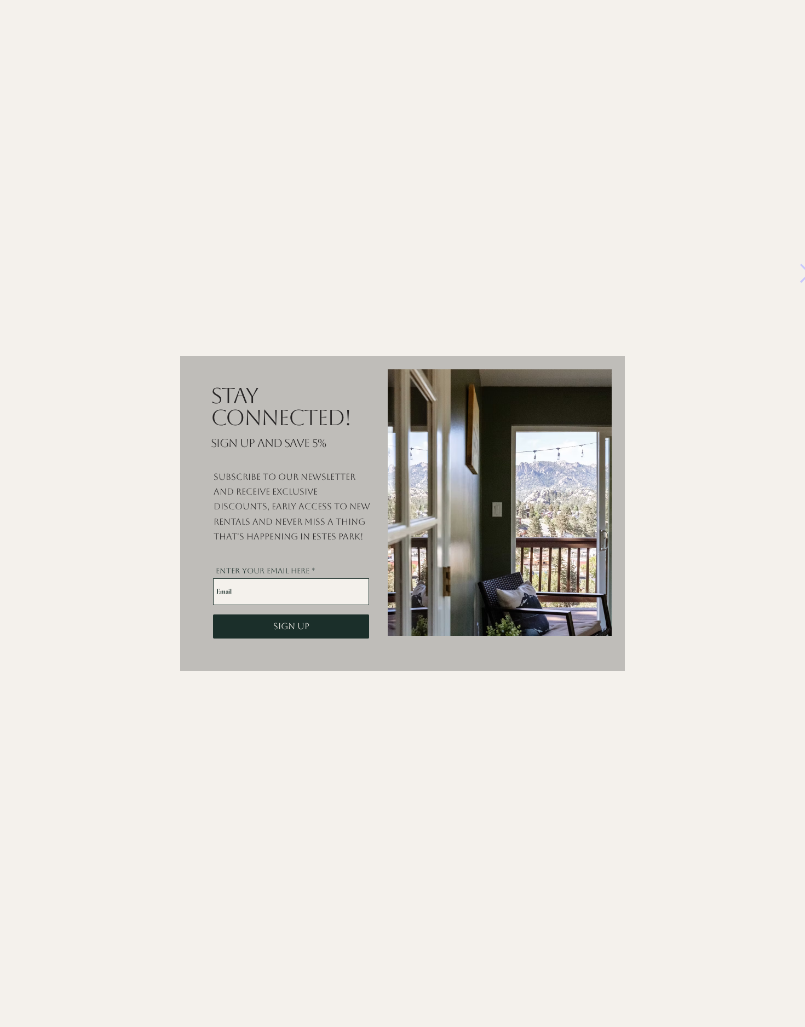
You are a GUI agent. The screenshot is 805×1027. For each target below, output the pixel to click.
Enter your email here (262, 571)
